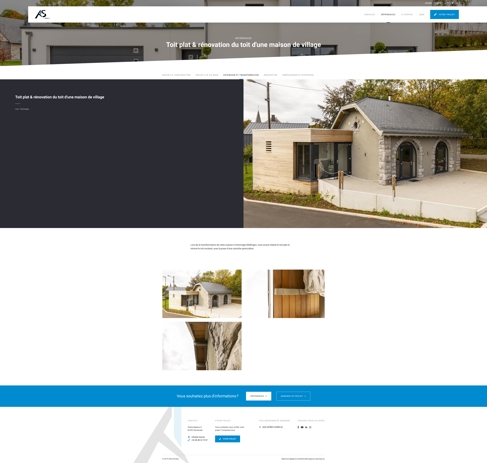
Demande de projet (292, 396)
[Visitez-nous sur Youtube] (303, 427)
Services (369, 14)
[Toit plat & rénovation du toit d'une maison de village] (202, 294)
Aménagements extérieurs (298, 75)
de (448, 3)
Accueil (428, 3)
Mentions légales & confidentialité (295, 459)
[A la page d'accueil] (42, 14)
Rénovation (270, 75)
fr (452, 3)
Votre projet (447, 14)
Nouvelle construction (176, 75)
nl (457, 3)
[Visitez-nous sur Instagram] (311, 427)
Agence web (313, 459)
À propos (407, 14)
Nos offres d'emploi (273, 427)
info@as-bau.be (198, 437)
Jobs (421, 14)
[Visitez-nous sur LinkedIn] (307, 427)
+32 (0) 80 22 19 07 (199, 440)
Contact (439, 3)
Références (388, 14)
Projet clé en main (207, 75)
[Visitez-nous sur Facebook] (299, 427)
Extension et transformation (241, 75)
